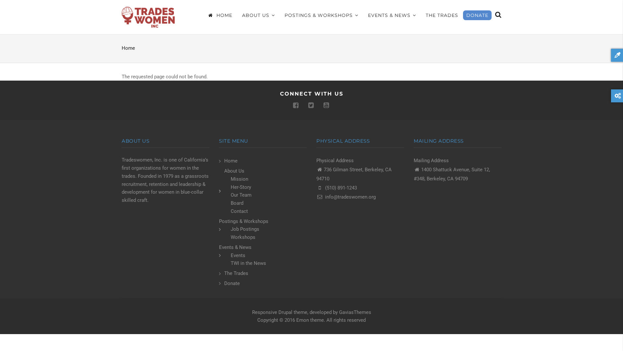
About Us (256, 15)
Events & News (390, 15)
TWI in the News (248, 263)
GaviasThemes (355, 312)
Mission (239, 179)
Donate (477, 15)
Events (238, 255)
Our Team (241, 195)
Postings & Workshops (319, 15)
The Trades (442, 15)
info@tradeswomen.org (350, 197)
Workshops (243, 237)
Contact (239, 211)
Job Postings (245, 229)
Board (237, 203)
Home (223, 15)
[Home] (149, 17)
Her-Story (241, 187)
